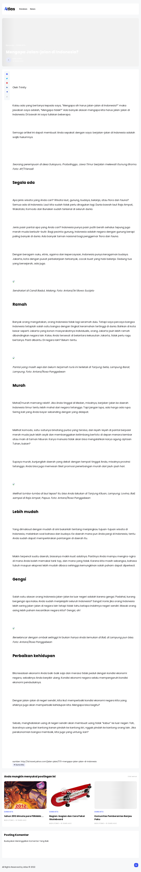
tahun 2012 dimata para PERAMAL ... (24, 816)
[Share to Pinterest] (7, 83)
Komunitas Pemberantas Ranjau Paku (113, 818)
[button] (7, 96)
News (32, 9)
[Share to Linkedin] (7, 87)
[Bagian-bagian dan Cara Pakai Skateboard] (70, 795)
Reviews (23, 9)
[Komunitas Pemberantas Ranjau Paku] (115, 795)
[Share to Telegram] (7, 92)
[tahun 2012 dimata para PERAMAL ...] (25, 795)
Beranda (10, 45)
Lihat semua (132, 776)
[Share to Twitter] (7, 78)
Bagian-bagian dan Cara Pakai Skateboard (67, 818)
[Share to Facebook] (7, 74)
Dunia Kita (20, 45)
